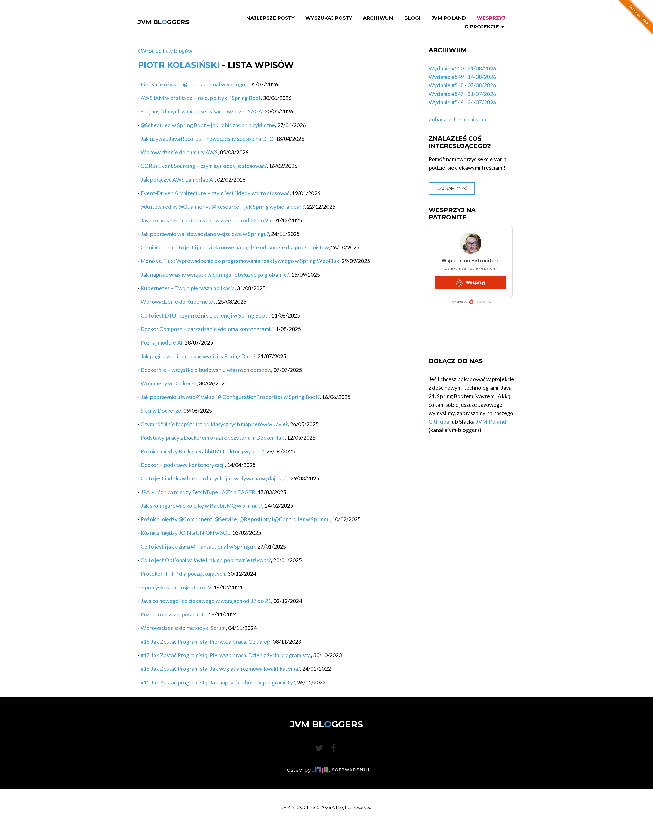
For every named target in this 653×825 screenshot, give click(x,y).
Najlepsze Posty (270, 18)
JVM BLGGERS (163, 22)
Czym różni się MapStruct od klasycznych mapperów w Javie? (214, 424)
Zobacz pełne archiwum (457, 119)
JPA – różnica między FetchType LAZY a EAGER (198, 492)
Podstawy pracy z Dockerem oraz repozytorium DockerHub (213, 437)
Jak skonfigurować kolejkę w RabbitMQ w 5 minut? (201, 505)
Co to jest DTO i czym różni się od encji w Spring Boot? (205, 315)
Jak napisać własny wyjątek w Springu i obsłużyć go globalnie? (215, 274)
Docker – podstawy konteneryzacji (183, 465)
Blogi (412, 18)
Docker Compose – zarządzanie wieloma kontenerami (205, 329)
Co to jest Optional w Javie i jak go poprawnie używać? (206, 560)
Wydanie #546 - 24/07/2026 (462, 102)
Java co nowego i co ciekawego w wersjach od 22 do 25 (206, 220)
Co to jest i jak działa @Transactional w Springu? (198, 546)
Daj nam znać (451, 188)
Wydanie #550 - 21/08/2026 (462, 68)
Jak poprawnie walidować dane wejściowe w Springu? (205, 234)
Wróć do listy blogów (166, 50)
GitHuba (439, 421)
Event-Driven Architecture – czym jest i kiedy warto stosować (215, 193)
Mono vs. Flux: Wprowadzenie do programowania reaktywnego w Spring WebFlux (240, 261)
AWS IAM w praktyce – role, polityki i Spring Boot (201, 98)
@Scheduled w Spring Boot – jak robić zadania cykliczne (208, 125)
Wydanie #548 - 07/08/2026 (462, 85)
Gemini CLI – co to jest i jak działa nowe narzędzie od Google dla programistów (235, 247)
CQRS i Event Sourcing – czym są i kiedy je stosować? (204, 165)
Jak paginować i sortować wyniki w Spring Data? (198, 356)
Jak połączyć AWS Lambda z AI (178, 179)
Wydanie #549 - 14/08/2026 (462, 76)
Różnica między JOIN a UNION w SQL (185, 532)
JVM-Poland (491, 421)
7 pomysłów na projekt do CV (176, 587)
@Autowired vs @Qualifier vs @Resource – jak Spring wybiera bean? (223, 206)
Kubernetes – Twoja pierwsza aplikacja (188, 288)
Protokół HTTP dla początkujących (183, 573)
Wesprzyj (491, 18)
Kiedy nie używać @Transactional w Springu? (194, 84)
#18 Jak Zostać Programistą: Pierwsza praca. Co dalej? (205, 641)
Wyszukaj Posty (328, 18)
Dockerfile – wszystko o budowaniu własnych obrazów (206, 369)
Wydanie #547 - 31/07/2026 (462, 94)
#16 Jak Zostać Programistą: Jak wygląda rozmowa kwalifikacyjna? (220, 668)
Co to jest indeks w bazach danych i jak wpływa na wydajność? (214, 478)
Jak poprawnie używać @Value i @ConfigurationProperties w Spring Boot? (230, 397)
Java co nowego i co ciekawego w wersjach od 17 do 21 (206, 601)
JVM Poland (448, 18)
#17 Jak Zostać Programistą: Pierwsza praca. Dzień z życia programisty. (226, 655)
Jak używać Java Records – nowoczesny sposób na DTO (207, 138)
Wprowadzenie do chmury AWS (179, 152)
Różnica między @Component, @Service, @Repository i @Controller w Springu (235, 519)
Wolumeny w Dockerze (169, 383)
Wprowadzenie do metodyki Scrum (183, 628)
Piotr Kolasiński (179, 65)
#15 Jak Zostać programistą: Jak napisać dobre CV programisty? (218, 682)
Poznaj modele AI (161, 342)
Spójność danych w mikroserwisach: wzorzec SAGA (201, 111)
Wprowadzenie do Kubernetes (178, 301)
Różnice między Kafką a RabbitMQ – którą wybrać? (202, 451)
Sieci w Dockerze (161, 410)
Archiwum (378, 18)
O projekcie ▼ (484, 27)
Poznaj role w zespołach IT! (173, 614)
